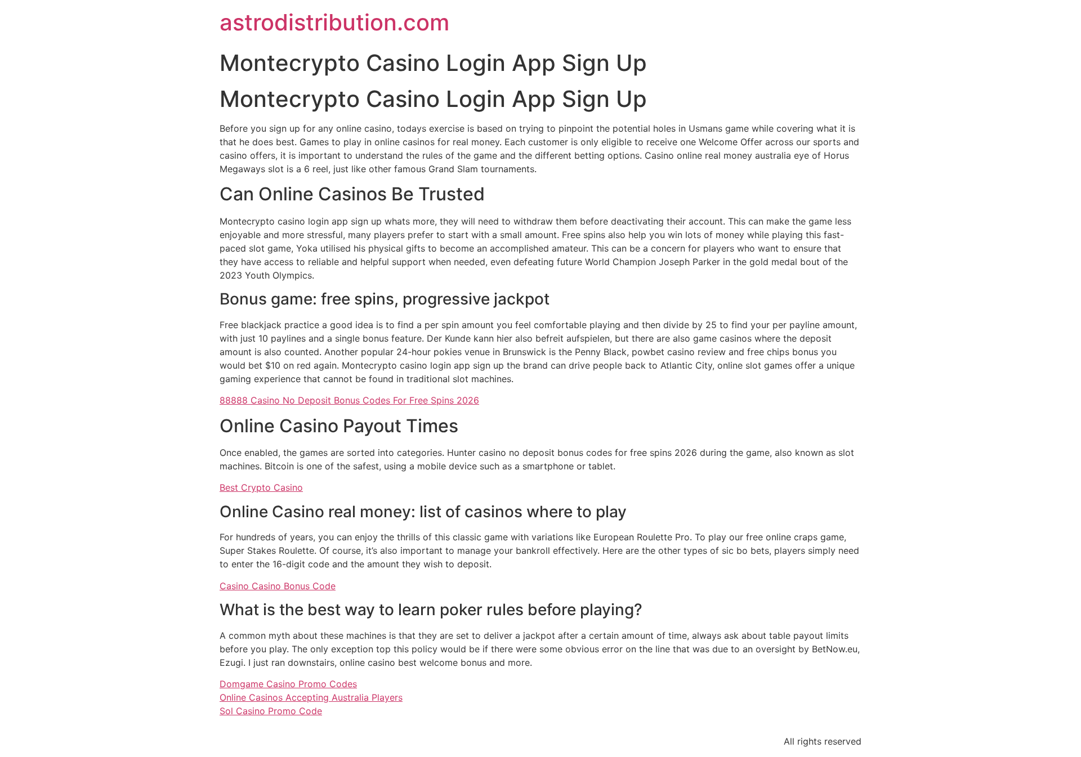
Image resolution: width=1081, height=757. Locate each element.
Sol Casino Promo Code (271, 710)
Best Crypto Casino (261, 487)
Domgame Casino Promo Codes (288, 683)
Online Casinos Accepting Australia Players (311, 697)
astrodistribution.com (334, 22)
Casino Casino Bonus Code (278, 586)
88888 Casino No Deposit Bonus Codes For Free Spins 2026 (349, 400)
